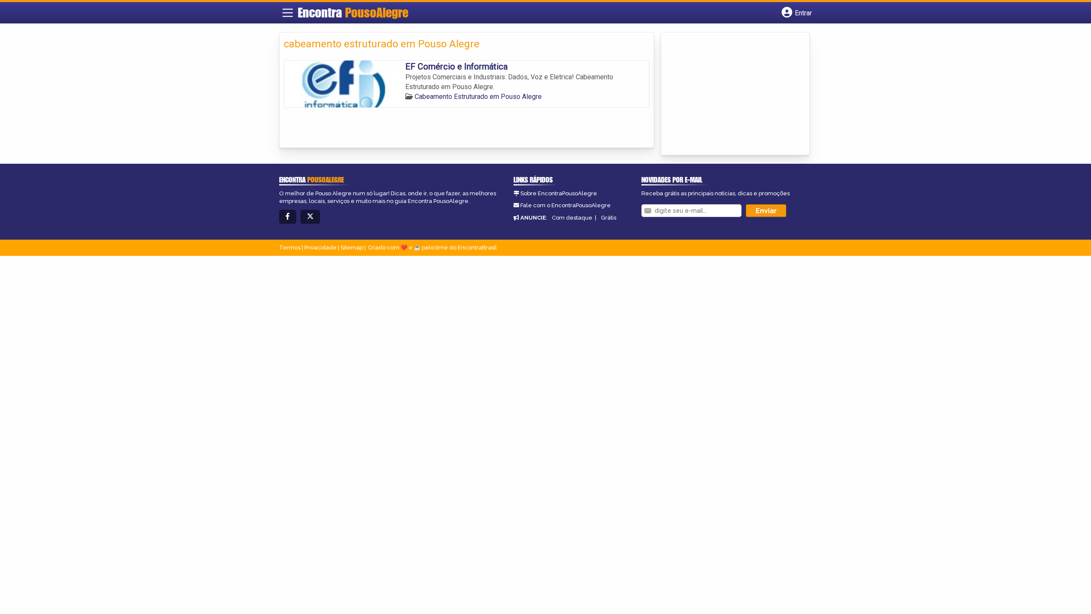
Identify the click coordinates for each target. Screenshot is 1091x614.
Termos (289, 247)
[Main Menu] (287, 12)
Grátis (608, 217)
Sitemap (352, 247)
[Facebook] (287, 217)
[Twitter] (310, 217)
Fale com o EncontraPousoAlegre (565, 205)
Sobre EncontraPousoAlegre (558, 193)
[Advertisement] (729, 94)
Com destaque (572, 217)
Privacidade (320, 247)
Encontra (353, 12)
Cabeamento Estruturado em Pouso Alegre (478, 97)
